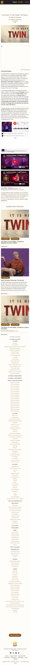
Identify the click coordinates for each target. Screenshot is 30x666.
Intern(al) (15, 357)
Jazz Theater (15, 578)
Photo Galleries (15, 547)
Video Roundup (15, 462)
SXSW (15, 495)
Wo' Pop (15, 612)
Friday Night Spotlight (15, 348)
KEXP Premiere (15, 537)
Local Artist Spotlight (15, 440)
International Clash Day (15, 428)
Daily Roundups (15, 534)
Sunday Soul (15, 597)
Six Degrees (15, 451)
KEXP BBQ (15, 514)
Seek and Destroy (15, 588)
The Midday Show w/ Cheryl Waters (15, 605)
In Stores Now (15, 535)
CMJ (15, 471)
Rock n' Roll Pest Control (15, 364)
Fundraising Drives (15, 551)
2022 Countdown (15, 405)
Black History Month (15, 419)
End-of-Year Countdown (15, 380)
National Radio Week (15, 444)
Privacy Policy (15, 661)
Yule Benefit (15, 523)
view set (15, 331)
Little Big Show (15, 517)
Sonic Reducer (15, 592)
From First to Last (15, 424)
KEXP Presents (15, 539)
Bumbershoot (15, 466)
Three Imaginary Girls (15, 366)
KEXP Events (15, 503)
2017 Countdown (15, 396)
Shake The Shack (15, 590)
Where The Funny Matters (15, 371)
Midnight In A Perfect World (15, 583)
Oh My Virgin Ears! (15, 361)
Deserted (15, 343)
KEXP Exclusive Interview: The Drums (12, 280)
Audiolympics (15, 417)
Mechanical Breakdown (15, 581)
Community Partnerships (15, 508)
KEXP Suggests (15, 541)
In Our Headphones (15, 355)
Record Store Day (15, 543)
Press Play (15, 446)
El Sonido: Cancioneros (15, 378)
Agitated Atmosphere (15, 561)
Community (7, 657)
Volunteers (14, 657)
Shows (15, 569)
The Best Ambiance (15, 603)
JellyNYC (15, 479)
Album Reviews (15, 563)
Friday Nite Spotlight (15, 350)
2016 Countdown (15, 395)
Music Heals (15, 442)
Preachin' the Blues (15, 587)
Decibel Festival (15, 473)
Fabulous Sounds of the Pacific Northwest (15, 346)
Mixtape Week (15, 527)
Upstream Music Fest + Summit (15, 498)
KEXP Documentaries (15, 433)
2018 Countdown (15, 398)
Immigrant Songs (15, 353)
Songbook (15, 521)
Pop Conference (15, 489)
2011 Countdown (15, 386)
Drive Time (15, 572)
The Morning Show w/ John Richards (15, 606)
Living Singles (15, 359)
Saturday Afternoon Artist (15, 449)
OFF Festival (15, 484)
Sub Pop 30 (15, 453)
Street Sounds (15, 596)
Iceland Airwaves (15, 477)
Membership (15, 555)
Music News (15, 532)
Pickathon (15, 486)
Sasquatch (15, 491)
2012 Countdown (15, 388)
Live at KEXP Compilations (15, 437)
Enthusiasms (15, 344)
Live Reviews (15, 566)
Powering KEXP (15, 549)
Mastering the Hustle (15, 519)
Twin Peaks (18, 19)
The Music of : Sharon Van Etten (15, 328)
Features (15, 413)
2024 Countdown (15, 409)
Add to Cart (15, 415)
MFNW (15, 480)
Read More (4, 246)
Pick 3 (15, 556)
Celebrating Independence (15, 420)
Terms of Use (6, 661)
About (7, 656)
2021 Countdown (15, 404)
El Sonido (15, 574)
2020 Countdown (15, 402)
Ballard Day (15, 505)
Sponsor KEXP (22, 656)
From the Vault (15, 426)
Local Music (15, 525)
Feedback (15, 422)
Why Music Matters (15, 373)
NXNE (15, 482)
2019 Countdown (15, 400)
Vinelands (15, 610)
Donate (20, 2)
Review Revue (15, 362)
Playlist (15, 2)
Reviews (15, 559)
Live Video (15, 438)
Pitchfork (15, 487)
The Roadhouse (15, 608)
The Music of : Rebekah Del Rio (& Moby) (12, 242)
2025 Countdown (15, 411)
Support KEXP (13, 656)
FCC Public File (24, 661)
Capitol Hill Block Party (15, 468)
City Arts (15, 470)
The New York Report (15, 454)
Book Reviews (15, 564)
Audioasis (15, 571)
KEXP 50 (15, 431)
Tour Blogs (15, 456)
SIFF (15, 493)
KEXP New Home (15, 553)
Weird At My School (15, 370)
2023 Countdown (15, 407)
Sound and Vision (15, 594)
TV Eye (15, 544)
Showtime (21, 189)
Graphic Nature (15, 352)
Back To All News (15, 635)
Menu (27, 2)
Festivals (15, 464)
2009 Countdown (15, 382)
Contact (15, 659)
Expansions (15, 576)
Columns (15, 341)
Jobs (26, 657)
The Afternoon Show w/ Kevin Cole (15, 601)
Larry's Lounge (15, 580)
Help (15, 663)
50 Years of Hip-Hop (15, 339)
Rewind (15, 447)
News (15, 530)
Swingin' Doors (15, 599)
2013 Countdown (15, 389)
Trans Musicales (15, 496)
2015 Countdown (15, 393)
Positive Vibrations (15, 585)
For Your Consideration (15, 501)
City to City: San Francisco (15, 507)
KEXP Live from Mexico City (15, 435)
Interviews (12, 19)
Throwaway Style (15, 368)
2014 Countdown (15, 391)
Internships (20, 657)
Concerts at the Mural (15, 510)
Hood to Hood (15, 512)
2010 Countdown (15, 384)
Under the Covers (15, 460)
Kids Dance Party (15, 516)
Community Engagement (15, 376)
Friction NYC (15, 475)
